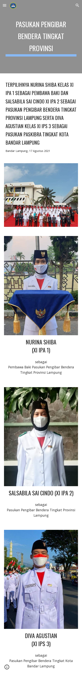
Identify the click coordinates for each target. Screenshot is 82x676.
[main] (41, 36)
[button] (4, 5)
